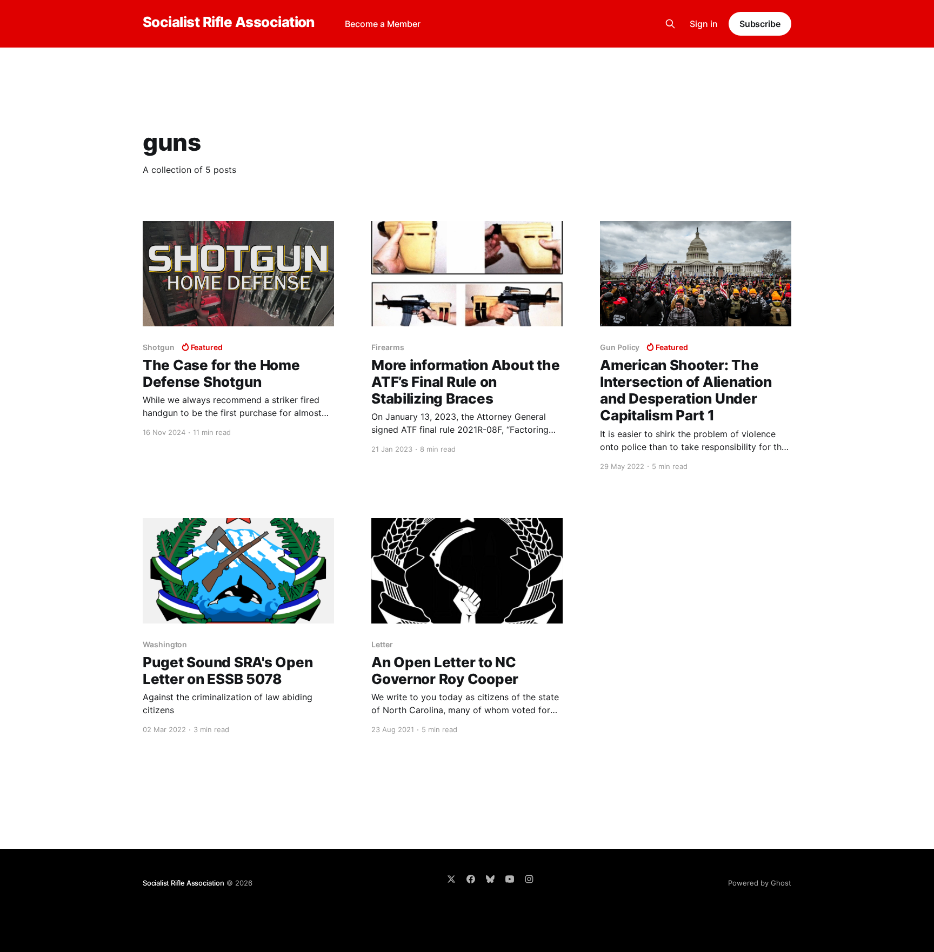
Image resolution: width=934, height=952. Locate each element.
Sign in (704, 23)
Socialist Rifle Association (229, 22)
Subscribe (759, 23)
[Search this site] (670, 23)
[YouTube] (509, 879)
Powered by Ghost (759, 883)
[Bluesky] (490, 879)
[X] (451, 879)
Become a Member (383, 23)
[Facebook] (470, 879)
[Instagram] (529, 879)
